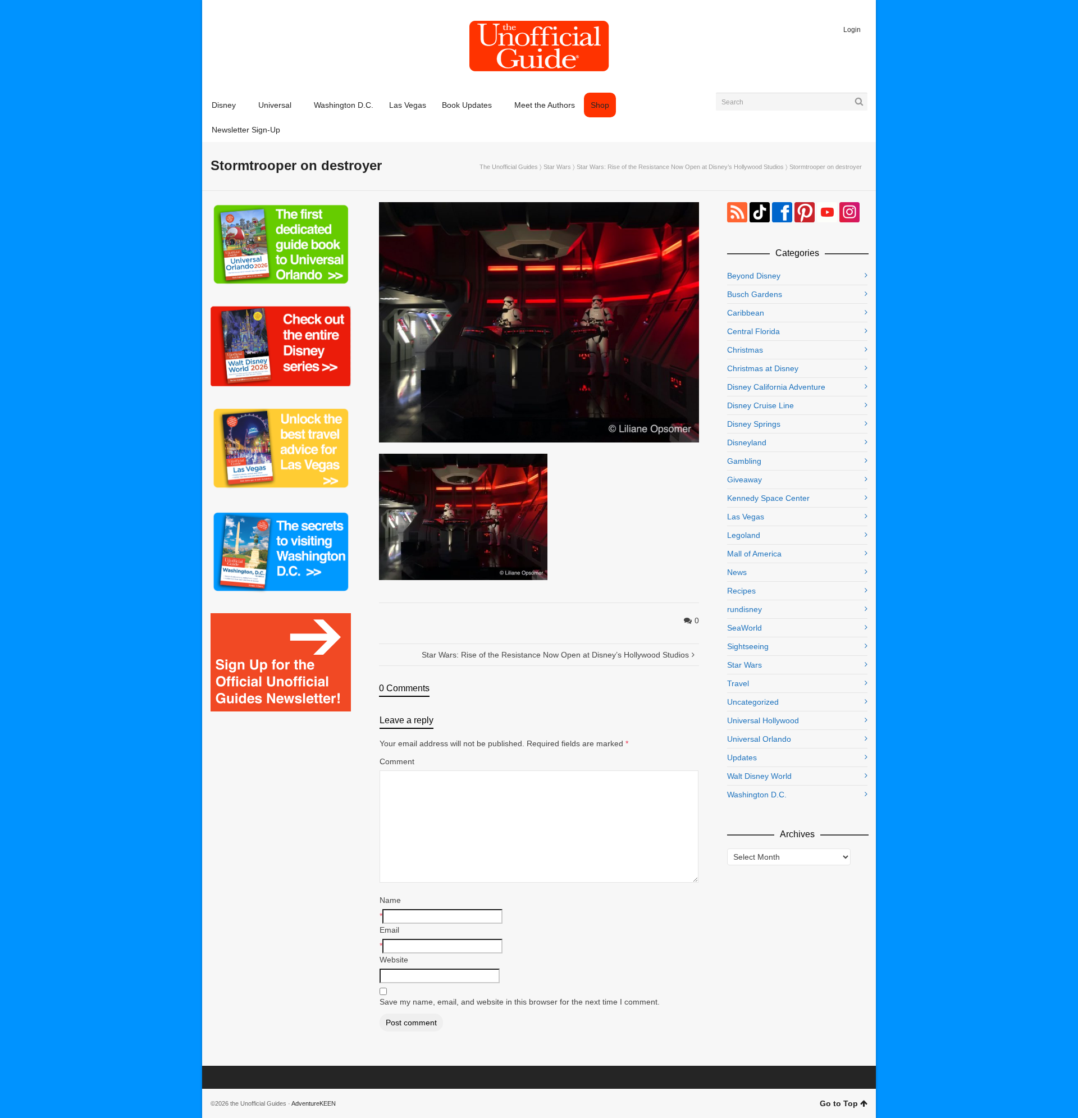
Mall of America (754, 553)
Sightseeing (748, 646)
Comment (397, 761)
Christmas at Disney (762, 368)
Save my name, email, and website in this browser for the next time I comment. (520, 1001)
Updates (742, 757)
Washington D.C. (757, 794)
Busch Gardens (754, 294)
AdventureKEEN (313, 1103)
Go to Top (839, 1103)
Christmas (745, 349)
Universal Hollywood (763, 720)
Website (394, 959)
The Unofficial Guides (508, 166)
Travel (738, 683)
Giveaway (744, 479)
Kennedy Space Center (768, 498)
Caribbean (745, 312)
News (737, 572)
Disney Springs (753, 423)
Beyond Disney (753, 275)
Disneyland (746, 442)
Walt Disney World (759, 776)
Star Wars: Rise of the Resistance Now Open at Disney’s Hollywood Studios (680, 166)
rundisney (744, 609)
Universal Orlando (759, 738)
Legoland (743, 535)
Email (389, 929)
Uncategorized (753, 701)
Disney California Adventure (776, 386)
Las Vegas (745, 516)
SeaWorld (744, 627)
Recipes (741, 590)
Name (390, 900)
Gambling (744, 461)
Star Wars (557, 166)
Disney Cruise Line (760, 405)
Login (852, 30)
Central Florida (753, 331)
